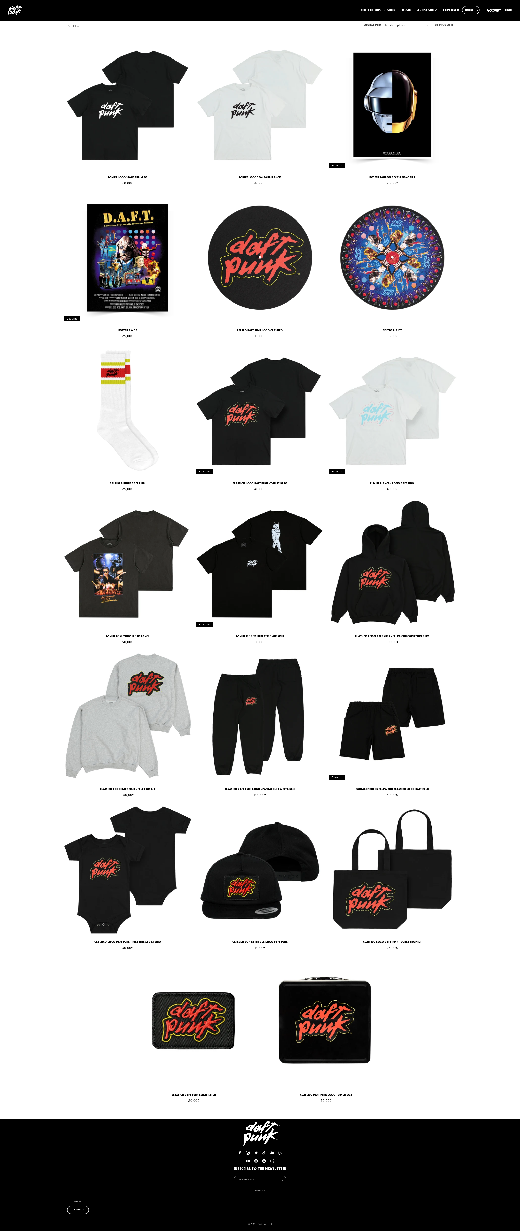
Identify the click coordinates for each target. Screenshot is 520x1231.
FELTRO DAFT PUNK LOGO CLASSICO (260, 330)
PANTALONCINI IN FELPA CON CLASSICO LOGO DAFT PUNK (392, 789)
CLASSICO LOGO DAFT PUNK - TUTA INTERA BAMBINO (127, 942)
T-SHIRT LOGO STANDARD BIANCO (260, 177)
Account (493, 10)
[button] (373, 10)
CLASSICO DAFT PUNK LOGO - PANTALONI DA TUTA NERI (260, 789)
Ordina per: (372, 25)
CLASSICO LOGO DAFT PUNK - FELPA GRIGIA (128, 789)
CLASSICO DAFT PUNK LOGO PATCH (194, 1095)
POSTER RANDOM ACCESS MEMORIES (392, 177)
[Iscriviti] (281, 1179)
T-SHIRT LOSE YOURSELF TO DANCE (128, 636)
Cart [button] (509, 10)
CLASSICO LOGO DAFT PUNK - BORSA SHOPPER (392, 942)
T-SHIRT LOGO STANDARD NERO (127, 177)
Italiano (76, 1209)
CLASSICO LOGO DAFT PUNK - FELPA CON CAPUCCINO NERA (392, 636)
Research (260, 1191)
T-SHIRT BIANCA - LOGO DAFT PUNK (392, 483)
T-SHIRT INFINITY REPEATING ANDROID (260, 636)
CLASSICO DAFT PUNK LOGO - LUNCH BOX (326, 1095)
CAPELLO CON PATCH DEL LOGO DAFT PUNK (260, 942)
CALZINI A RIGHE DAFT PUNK (128, 483)
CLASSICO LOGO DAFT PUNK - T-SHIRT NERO (260, 483)
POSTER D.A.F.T (127, 330)
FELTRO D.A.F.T (392, 330)
